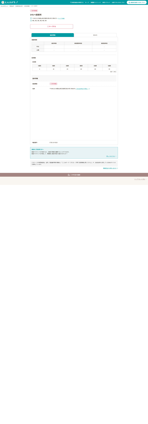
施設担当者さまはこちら (138, 2)
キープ (87, 2)
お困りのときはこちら (118, 2)
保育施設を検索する (77, 2)
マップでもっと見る (139, 179)
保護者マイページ (96, 2)
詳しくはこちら (110, 156)
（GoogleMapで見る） (82, 88)
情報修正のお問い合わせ (109, 168)
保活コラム (106, 2)
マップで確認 (61, 18)
